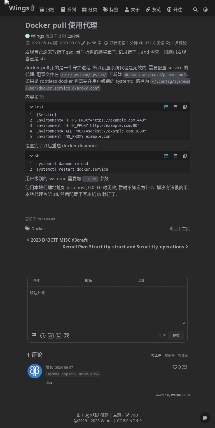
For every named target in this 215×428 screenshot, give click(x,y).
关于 (135, 9)
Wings (37, 36)
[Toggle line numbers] (166, 106)
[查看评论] (205, 418)
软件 (76, 36)
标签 (114, 9)
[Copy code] (185, 106)
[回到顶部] (205, 404)
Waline (176, 395)
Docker (38, 228)
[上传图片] (58, 335)
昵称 (36, 280)
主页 (186, 228)
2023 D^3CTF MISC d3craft (59, 240)
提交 (176, 335)
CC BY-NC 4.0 (129, 420)
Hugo (87, 415)
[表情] (42, 335)
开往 (177, 9)
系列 (71, 9)
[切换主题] (205, 9)
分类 (92, 9)
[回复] (184, 367)
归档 (50, 9)
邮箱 (88, 280)
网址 (141, 280)
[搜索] (195, 10)
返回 (173, 228)
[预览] (66, 335)
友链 (156, 9)
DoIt (133, 415)
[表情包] (50, 335)
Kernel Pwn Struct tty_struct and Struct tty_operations (123, 247)
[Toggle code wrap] (175, 106)
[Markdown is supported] (35, 335)
